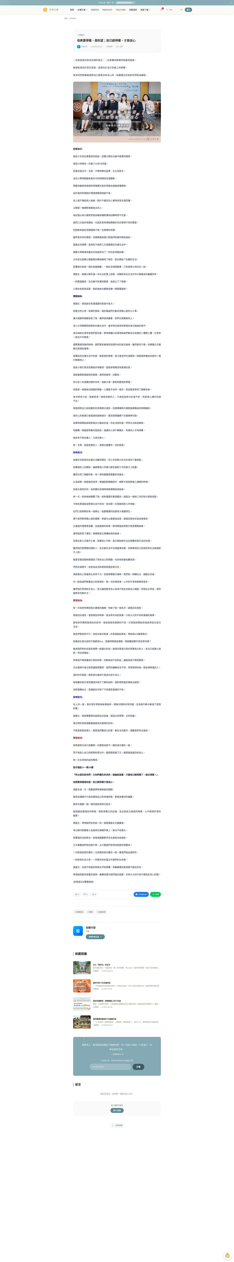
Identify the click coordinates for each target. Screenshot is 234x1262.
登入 (188, 10)
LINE (157, 894)
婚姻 (90, 912)
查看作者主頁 (94, 937)
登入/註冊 (117, 1110)
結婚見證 (101, 912)
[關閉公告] (231, 2)
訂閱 (138, 1067)
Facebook (143, 894)
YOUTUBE (121, 10)
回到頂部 (119, 1125)
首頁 (72, 10)
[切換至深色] (181, 9)
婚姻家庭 (79, 912)
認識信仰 (95, 10)
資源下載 (145, 10)
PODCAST (107, 10)
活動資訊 (133, 10)
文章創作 (72, 18)
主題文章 (81, 10)
